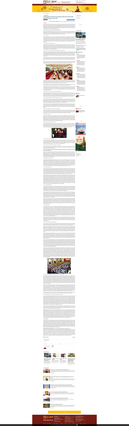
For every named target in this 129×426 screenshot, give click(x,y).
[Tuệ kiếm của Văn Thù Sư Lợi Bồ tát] (55, 355)
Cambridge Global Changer (78, 154)
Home (44, 13)
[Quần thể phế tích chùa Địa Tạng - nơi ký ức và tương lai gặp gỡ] (47, 355)
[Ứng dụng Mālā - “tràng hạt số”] (63, 355)
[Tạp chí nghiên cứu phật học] (50, 1)
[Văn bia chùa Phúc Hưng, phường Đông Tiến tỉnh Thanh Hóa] (46, 399)
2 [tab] (80, 106)
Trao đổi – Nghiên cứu (53, 4)
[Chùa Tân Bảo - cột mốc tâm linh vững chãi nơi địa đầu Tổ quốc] (46, 372)
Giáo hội (67, 4)
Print (47, 337)
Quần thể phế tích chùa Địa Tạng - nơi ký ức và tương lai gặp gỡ (47, 359)
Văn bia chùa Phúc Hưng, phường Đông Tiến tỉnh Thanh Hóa (59, 398)
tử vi (76, 152)
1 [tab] (79, 106)
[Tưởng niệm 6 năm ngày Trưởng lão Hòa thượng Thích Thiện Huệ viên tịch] (46, 387)
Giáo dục (73, 4)
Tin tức (78, 93)
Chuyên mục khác (79, 4)
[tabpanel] (47, 359)
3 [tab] (81, 106)
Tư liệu (75, 4)
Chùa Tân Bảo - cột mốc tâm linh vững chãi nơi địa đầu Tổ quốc (60, 369)
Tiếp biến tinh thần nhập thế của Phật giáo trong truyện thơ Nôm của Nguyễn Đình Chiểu (71, 360)
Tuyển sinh (79, 108)
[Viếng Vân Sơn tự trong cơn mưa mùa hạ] (46, 406)
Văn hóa (58, 4)
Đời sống (61, 4)
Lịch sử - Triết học (47, 4)
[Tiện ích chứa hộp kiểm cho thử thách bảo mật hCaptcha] (49, 346)
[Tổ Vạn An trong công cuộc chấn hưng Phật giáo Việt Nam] (46, 393)
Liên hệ (79, 0)
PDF (44, 337)
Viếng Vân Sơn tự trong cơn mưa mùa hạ (56, 404)
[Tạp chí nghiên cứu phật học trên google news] (70, 19)
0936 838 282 (79, 421)
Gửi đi (45, 348)
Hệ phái (70, 4)
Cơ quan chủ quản (83, 0)
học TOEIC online (77, 153)
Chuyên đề (64, 4)
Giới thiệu (76, 0)
